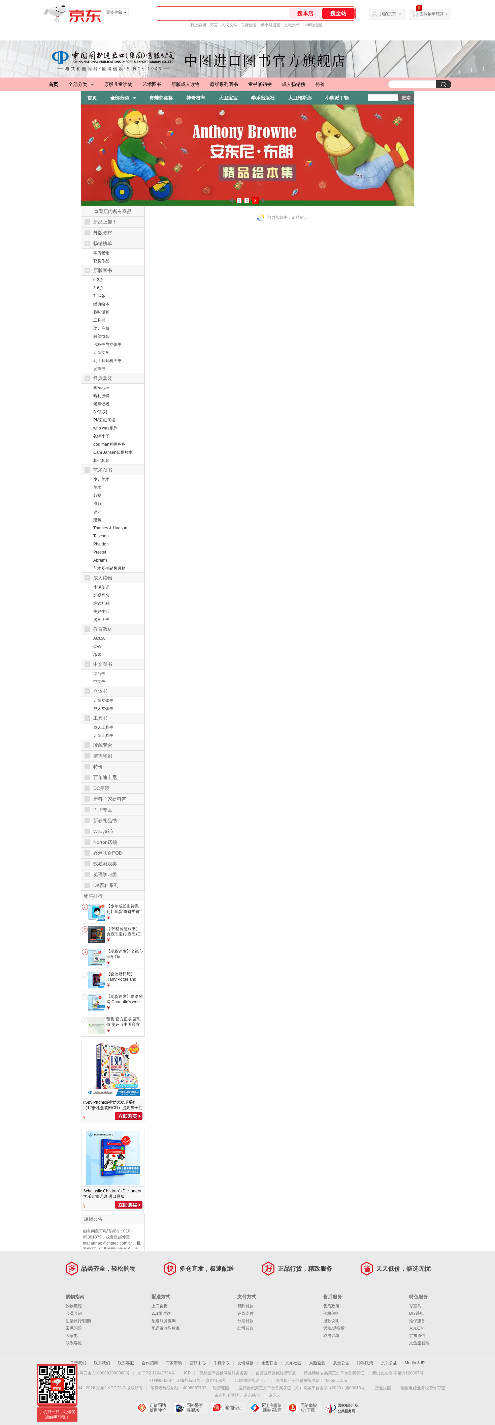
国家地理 (101, 387)
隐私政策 (365, 1363)
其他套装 (101, 460)
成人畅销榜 (293, 84)
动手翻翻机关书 (107, 360)
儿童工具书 (103, 735)
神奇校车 (196, 97)
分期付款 (245, 1320)
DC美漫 (101, 788)
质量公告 (341, 1363)
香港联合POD (107, 853)
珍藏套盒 (102, 745)
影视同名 (101, 595)
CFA (97, 646)
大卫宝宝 (228, 97)
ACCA (99, 638)
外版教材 (102, 232)
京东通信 (417, 1335)
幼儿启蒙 (101, 328)
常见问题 (74, 1328)
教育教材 (102, 629)
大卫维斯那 (300, 97)
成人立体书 (103, 708)
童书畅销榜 (260, 84)
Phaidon (101, 544)
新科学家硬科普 (109, 799)
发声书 (99, 368)
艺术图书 (151, 84)
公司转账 (245, 1328)
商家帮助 (174, 1363)
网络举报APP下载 (304, 1407)
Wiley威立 (103, 831)
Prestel (99, 552)
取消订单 (331, 1335)
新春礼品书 (105, 820)
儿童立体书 (103, 700)
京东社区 (293, 1363)
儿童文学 (101, 352)
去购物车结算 (432, 13)
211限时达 (161, 1313)
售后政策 (331, 1306)
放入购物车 (128, 1116)
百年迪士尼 (105, 777)
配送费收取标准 (166, 1328)
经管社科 (101, 603)
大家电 (72, 1335)
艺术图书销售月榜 (109, 568)
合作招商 (150, 1363)
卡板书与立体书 (107, 344)
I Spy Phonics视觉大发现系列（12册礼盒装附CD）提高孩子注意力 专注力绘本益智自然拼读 (112, 1108)
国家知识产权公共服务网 (342, 1407)
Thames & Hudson (110, 528)
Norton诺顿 (105, 842)
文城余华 (292, 25)
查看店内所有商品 (113, 211)
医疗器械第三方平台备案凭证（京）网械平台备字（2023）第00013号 (302, 1388)
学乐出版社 (263, 97)
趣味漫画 (101, 312)
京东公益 (389, 1363)
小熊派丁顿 (337, 97)
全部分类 (77, 84)
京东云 (275, 1395)
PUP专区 (102, 809)
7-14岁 (99, 296)
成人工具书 (103, 727)
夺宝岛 (415, 1306)
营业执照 (383, 1388)
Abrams (100, 560)
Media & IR (415, 1363)
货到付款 (245, 1306)
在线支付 (245, 1313)
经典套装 (102, 378)
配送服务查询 (164, 1320)
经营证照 (221, 1388)
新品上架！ (105, 222)
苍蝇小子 (101, 436)
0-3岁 (98, 279)
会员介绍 (74, 1313)
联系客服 (74, 1343)
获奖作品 (101, 261)
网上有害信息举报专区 (266, 1407)
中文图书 (102, 664)
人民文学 (229, 25)
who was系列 (105, 428)
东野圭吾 (249, 25)
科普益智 (101, 336)
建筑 (97, 519)
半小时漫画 (270, 25)
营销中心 (198, 1363)
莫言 (214, 25)
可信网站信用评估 (153, 1407)
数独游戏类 (105, 863)
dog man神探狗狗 (109, 444)
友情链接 (245, 1363)
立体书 (100, 691)
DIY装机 (416, 1313)
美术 (97, 487)
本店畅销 (101, 252)
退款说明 (331, 1320)
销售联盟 (269, 1363)
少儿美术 (101, 479)
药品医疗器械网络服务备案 (223, 1373)
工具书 (99, 320)
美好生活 (101, 611)
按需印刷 (102, 756)
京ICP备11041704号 (156, 1373)
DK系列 (100, 412)
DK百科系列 (106, 885)
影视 (97, 495)
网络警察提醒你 (191, 1407)
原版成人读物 (185, 84)
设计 (97, 511)
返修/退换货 (333, 1328)
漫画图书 (101, 619)
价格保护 (331, 1313)
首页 (53, 84)
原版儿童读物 (118, 84)
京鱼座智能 (419, 1343)
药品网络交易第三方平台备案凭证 (334, 1373)
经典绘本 (101, 304)
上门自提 (160, 1306)
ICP (187, 1373)
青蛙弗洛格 (161, 97)
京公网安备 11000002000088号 (100, 1373)
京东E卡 (416, 1328)
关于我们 (78, 1363)
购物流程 (74, 1306)
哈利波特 (101, 395)
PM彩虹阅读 (104, 420)
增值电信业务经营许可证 (423, 1388)
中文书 (99, 681)
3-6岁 (98, 288)
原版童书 (102, 270)
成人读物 (102, 578)
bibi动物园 (312, 25)
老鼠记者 (101, 404)
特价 (320, 84)
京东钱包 (252, 1395)
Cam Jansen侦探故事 (113, 452)
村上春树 (198, 25)
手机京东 (221, 1363)
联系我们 (102, 1363)
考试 (97, 654)
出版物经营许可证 (251, 1380)
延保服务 (417, 1320)
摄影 (97, 503)
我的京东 (388, 13)
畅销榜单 (102, 243)
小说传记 (101, 587)
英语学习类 (105, 874)
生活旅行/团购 (78, 1320)
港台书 (99, 673)
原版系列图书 (224, 84)
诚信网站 (228, 1407)
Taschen (101, 536)
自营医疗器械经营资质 (276, 1373)
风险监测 (317, 1363)
